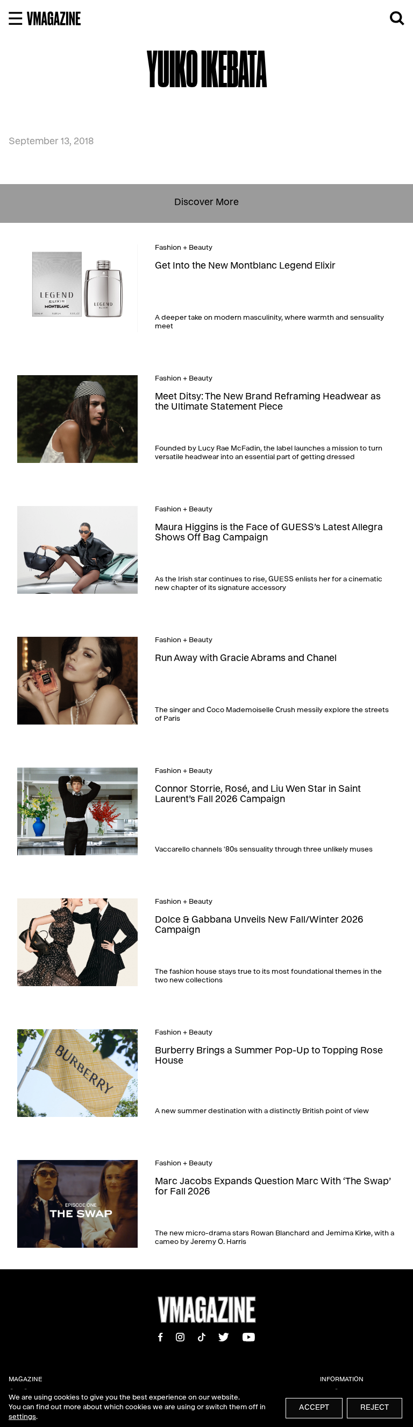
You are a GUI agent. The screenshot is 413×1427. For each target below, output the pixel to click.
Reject (374, 1408)
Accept (314, 1408)
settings (22, 1417)
